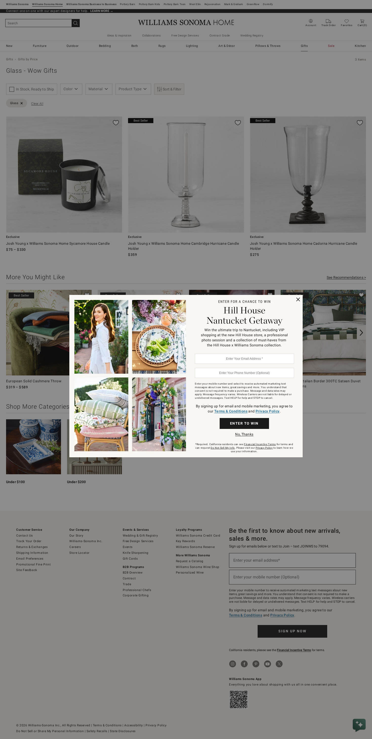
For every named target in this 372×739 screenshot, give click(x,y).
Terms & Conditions (230, 411)
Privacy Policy (268, 411)
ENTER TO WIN (244, 423)
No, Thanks (244, 434)
